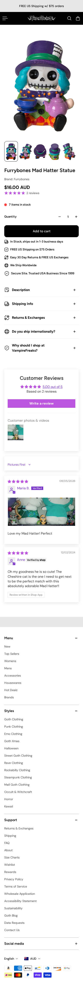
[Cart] (78, 18)
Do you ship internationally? (33, 331)
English (9, 959)
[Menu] (5, 18)
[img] (18, 481)
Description (21, 290)
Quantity (10, 216)
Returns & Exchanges (28, 318)
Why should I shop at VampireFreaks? (28, 347)
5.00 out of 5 (53, 387)
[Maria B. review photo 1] (41, 511)
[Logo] (41, 18)
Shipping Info (22, 304)
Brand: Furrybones (16, 179)
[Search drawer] (69, 18)
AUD (33, 959)
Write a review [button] (41, 403)
